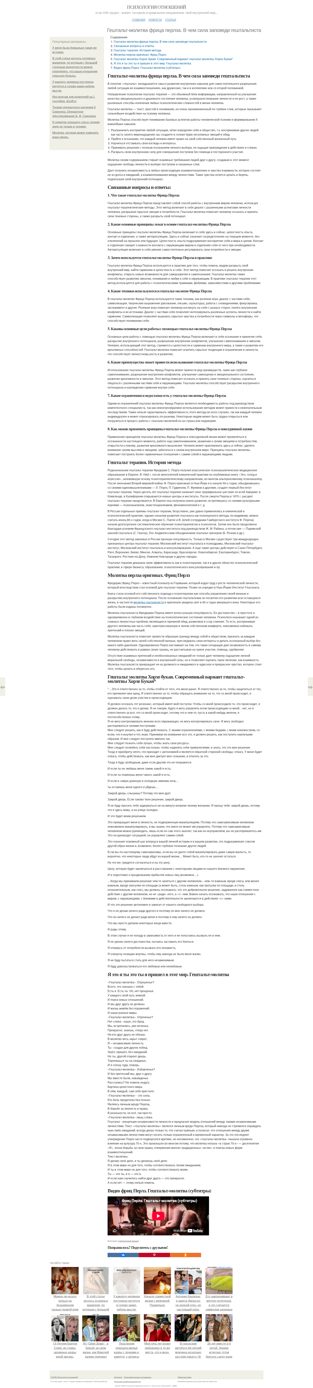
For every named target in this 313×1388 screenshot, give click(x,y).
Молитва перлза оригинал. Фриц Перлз (140, 54)
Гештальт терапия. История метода (137, 50)
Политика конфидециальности (127, 1381)
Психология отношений (156, 7)
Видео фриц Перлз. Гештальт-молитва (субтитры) (147, 68)
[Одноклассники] (185, 1255)
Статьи (170, 19)
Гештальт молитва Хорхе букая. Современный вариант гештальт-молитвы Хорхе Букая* (173, 59)
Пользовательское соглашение (137, 1377)
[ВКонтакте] (123, 1255)
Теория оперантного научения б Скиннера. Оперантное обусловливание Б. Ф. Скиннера (74, 112)
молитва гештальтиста (148, 602)
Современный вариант (128, 1240)
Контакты (118, 1377)
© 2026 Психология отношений (64, 1377)
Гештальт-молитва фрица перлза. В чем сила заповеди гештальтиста (160, 41)
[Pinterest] (154, 1255)
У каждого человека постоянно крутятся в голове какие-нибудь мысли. (73, 86)
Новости (155, 19)
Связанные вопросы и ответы (134, 46)
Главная (138, 19)
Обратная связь (184, 1377)
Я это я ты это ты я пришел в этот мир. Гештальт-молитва (152, 63)
